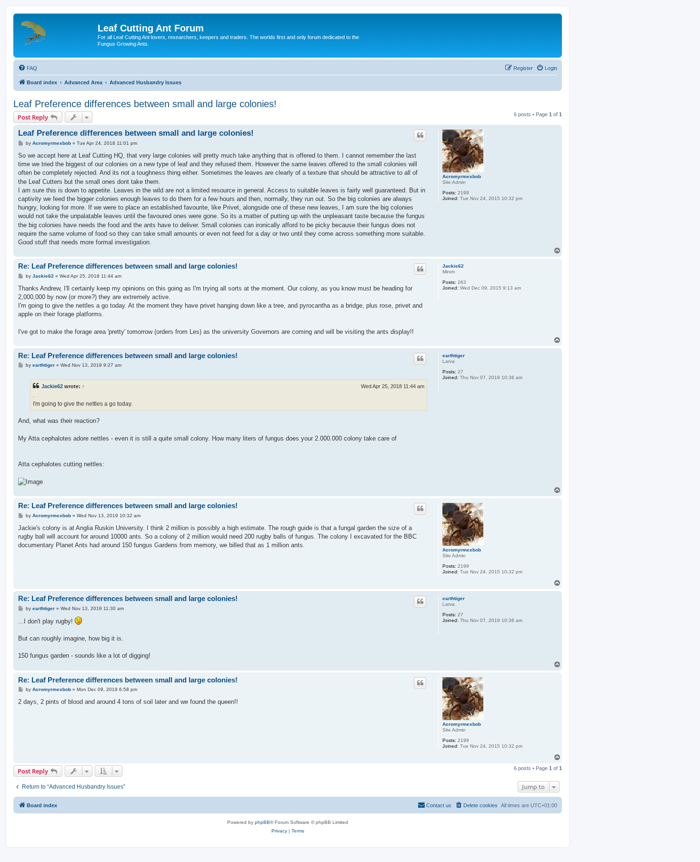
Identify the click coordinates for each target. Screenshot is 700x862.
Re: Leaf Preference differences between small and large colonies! (128, 266)
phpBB (262, 822)
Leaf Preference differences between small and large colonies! (145, 104)
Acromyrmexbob (461, 176)
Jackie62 (453, 266)
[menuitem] (27, 68)
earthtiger (453, 355)
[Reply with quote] (420, 135)
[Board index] (57, 31)
